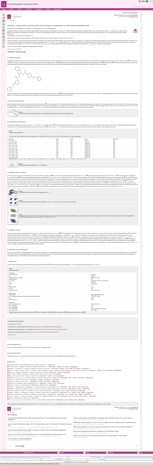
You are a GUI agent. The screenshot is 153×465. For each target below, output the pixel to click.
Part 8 (121, 15)
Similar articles (11, 51)
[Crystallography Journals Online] (139, 1)
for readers (39, 9)
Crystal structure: (12, 326)
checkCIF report (11, 334)
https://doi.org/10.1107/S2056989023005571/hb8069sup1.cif (47, 326)
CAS (67, 368)
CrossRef (59, 366)
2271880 (18, 49)
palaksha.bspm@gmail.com (26, 35)
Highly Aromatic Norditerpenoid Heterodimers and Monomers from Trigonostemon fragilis (95, 431)
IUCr (143, 1)
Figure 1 (21, 112)
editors (20, 9)
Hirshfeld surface (33, 46)
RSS (141, 452)
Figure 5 (21, 214)
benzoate (40, 46)
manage (57, 463)
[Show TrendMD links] (137, 446)
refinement (29, 264)
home (4, 9)
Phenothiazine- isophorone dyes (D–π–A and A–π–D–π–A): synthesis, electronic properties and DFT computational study (104, 422)
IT (146, 1)
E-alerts (62, 452)
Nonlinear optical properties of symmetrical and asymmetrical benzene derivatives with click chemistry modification (102, 427)
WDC (150, 1)
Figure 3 (21, 191)
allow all (43, 463)
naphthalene (25, 46)
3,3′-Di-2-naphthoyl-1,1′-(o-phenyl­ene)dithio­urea (19, 439)
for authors (29, 9)
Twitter (87, 452)
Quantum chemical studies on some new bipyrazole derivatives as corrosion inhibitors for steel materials (100, 435)
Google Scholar (51, 364)
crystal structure (22, 25)
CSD (70, 377)
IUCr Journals (66, 366)
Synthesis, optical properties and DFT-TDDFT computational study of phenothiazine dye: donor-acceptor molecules (102, 418)
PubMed (71, 368)
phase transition (18, 237)
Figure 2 (21, 164)
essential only (49, 463)
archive (12, 9)
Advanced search (102, 459)
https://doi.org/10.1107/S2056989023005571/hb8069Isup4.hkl (44, 332)
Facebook (111, 452)
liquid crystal (42, 60)
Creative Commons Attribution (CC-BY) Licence (45, 404)
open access (57, 9)
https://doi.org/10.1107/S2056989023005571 (128, 16)
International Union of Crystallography (79, 462)
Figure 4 (21, 200)
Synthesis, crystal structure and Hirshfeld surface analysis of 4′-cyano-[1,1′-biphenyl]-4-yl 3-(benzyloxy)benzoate (36, 434)
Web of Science (52, 366)
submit (48, 9)
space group (30, 242)
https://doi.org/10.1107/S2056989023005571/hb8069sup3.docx (51, 329)
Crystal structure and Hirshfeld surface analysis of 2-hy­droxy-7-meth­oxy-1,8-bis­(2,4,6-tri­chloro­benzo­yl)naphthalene (37, 430)
